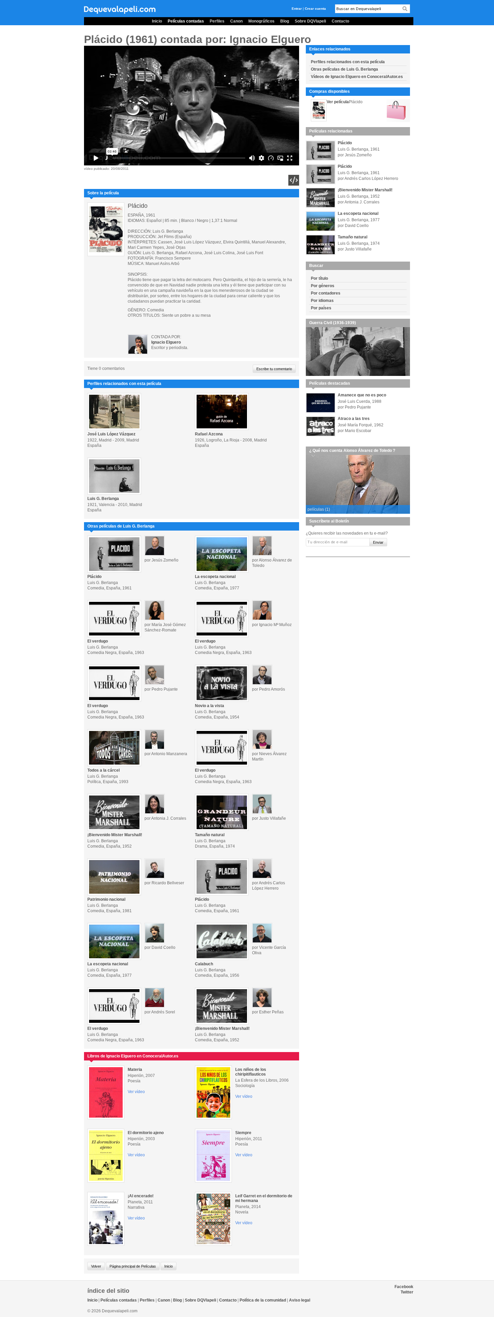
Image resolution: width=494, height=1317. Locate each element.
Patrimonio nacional (106, 899)
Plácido (94, 576)
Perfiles (217, 21)
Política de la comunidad (263, 1300)
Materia (135, 1069)
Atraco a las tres (354, 418)
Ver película (338, 102)
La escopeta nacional (215, 576)
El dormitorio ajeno (146, 1132)
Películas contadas (186, 21)
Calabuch (204, 964)
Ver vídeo (136, 1091)
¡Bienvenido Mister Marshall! (114, 834)
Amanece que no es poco (362, 395)
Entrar (297, 8)
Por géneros (322, 285)
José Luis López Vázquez (111, 434)
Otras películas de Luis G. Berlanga (344, 69)
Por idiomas (322, 300)
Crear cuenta (315, 8)
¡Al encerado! (141, 1196)
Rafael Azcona (209, 434)
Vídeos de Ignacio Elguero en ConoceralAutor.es (357, 76)
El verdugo (97, 641)
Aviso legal (299, 1300)
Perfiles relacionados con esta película (348, 62)
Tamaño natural (209, 834)
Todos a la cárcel (103, 770)
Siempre (243, 1132)
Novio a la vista (209, 705)
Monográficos (261, 21)
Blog (284, 21)
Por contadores (325, 293)
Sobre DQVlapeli (310, 21)
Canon (236, 21)
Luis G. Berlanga (103, 498)
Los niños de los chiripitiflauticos (250, 1072)
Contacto (340, 21)
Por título (319, 278)
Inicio (157, 21)
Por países (321, 308)
